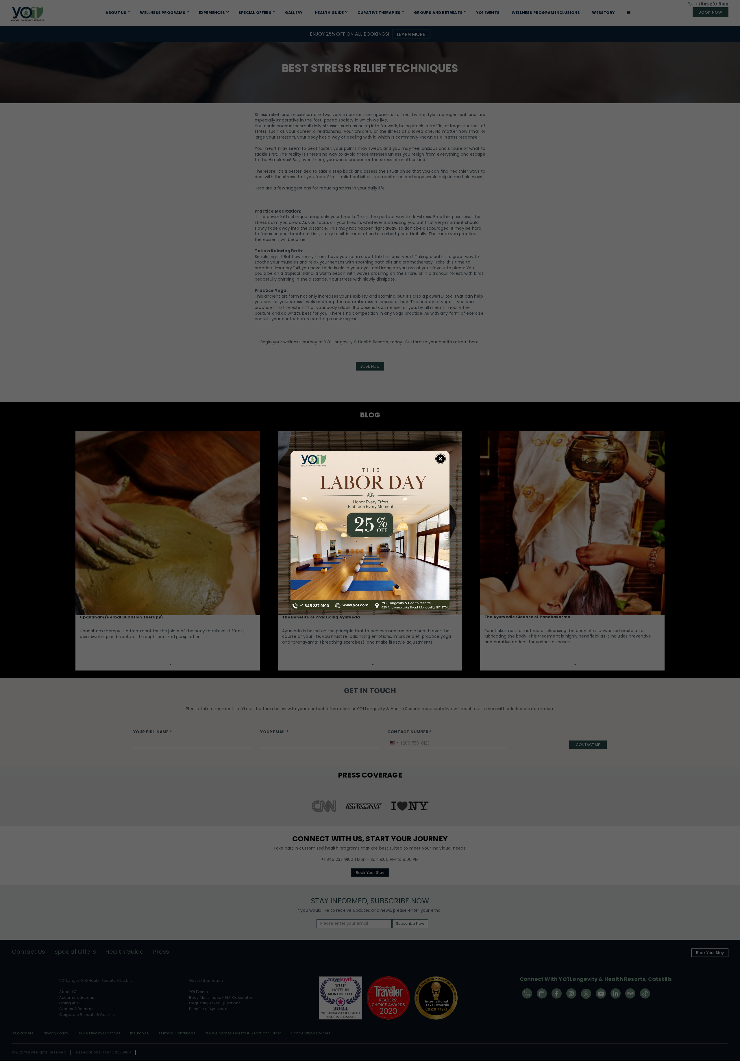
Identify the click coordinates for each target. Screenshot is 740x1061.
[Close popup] (440, 458)
